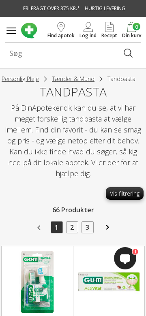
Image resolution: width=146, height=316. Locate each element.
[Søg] (128, 53)
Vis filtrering (125, 193)
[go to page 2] (106, 230)
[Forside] (32, 30)
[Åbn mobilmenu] (11, 30)
